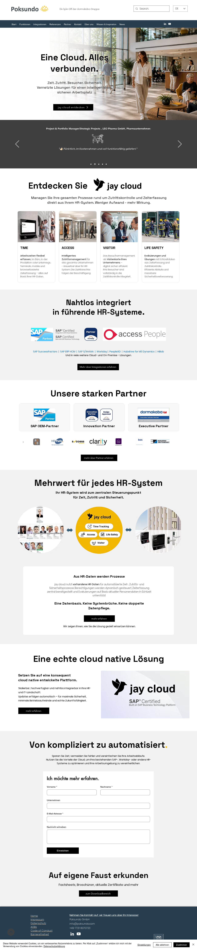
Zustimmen (181, 944)
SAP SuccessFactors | (46, 351)
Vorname (52, 787)
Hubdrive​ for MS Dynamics (139, 351)
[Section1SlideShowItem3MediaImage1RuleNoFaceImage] (106, 164)
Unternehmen (53, 800)
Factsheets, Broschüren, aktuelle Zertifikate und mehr (99, 885)
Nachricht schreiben (56, 827)
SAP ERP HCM (68, 351)
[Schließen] (193, 945)
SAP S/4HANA (86, 351)
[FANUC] (90, 164)
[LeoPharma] (94, 164)
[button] (25, 24)
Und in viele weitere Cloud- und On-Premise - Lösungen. (99, 355)
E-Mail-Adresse (55, 813)
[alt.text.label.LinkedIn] (165, 23)
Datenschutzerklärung (54, 946)
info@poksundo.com (82, 924)
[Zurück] (17, 144)
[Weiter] (180, 144)
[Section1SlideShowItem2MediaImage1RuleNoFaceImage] (102, 164)
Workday (102, 351)
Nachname (106, 787)
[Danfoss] (98, 164)
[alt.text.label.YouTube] (169, 23)
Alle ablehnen (162, 944)
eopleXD (116, 351)
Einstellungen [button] (144, 944)
